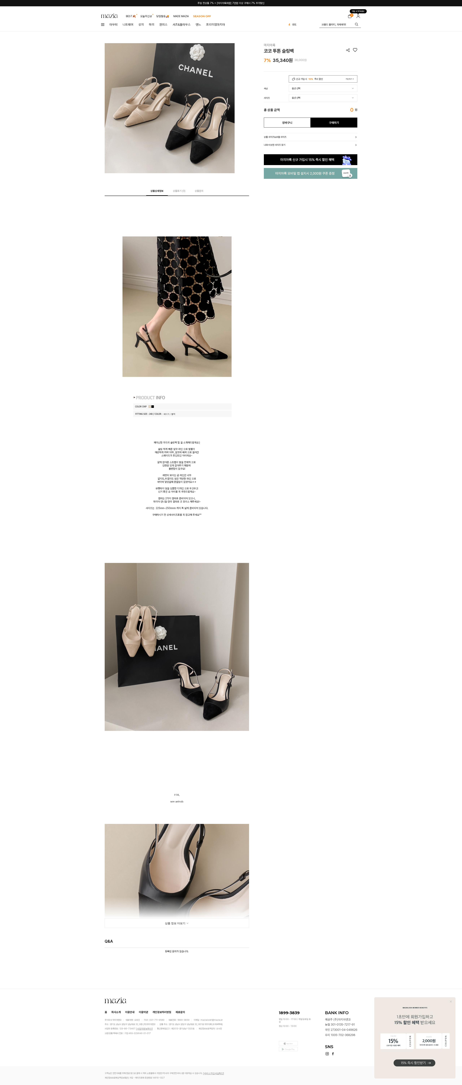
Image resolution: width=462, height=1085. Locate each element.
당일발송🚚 (162, 16)
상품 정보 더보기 (175, 923)
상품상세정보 (157, 190)
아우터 (113, 24)
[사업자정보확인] (144, 1028)
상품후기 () (179, 190)
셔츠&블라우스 (182, 24)
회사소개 (116, 1012)
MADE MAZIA (181, 16)
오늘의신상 (146, 16)
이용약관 (143, 1012)
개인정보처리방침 (161, 1012)
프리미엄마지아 (215, 24)
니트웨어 (128, 24)
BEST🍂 (131, 16)
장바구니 (287, 122)
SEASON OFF (202, 16)
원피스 (163, 24)
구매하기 (334, 122)
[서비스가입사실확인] (213, 1073)
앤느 (198, 24)
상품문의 (199, 190)
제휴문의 (180, 1012)
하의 (151, 24)
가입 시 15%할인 (358, 11)
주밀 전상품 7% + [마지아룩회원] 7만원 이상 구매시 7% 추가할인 (231, 3)
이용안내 (129, 1012)
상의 (141, 24)
